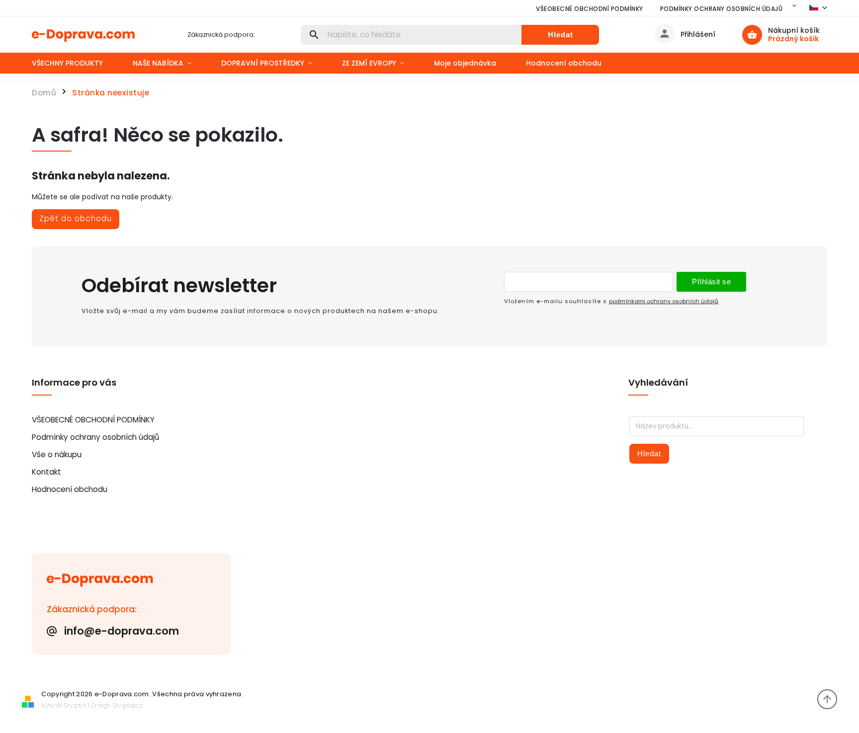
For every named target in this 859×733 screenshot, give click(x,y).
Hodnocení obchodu (69, 489)
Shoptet (75, 705)
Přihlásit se (711, 281)
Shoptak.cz (128, 705)
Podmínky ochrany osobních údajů (721, 8)
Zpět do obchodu (75, 218)
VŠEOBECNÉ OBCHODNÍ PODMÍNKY (589, 8)
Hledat (560, 34)
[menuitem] (75, 63)
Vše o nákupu (57, 454)
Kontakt (46, 472)
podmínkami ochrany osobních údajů (663, 301)
